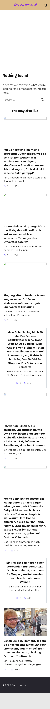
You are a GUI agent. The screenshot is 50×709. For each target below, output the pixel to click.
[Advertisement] (25, 43)
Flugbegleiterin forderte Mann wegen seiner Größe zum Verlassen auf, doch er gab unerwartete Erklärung (24, 301)
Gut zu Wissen (25, 5)
